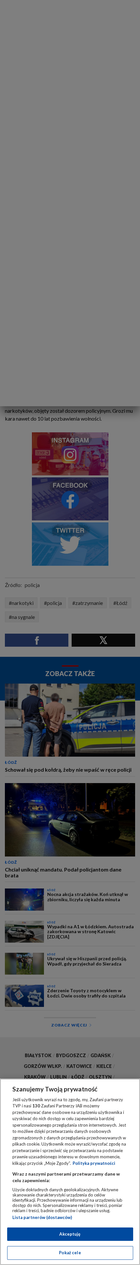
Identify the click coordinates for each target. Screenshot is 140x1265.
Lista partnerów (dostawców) (42, 1217)
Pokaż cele (70, 1252)
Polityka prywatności (94, 1163)
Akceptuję (69, 1234)
